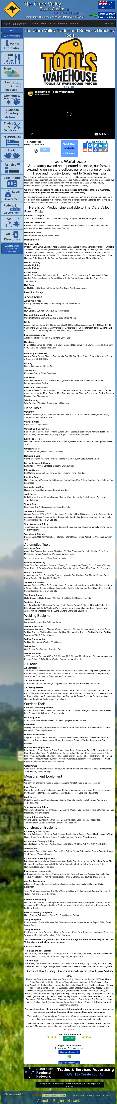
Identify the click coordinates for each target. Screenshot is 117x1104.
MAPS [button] (73, 23)
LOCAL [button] (33, 23)
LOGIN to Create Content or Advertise (12, 248)
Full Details (69, 86)
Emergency (19, 23)
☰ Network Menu (12, 35)
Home (7, 23)
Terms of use (78, 1095)
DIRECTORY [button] (47, 23)
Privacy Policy (93, 1095)
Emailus (45, 149)
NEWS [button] (108, 23)
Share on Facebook (69, 1052)
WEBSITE (69, 1038)
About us (107, 1095)
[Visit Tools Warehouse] (69, 148)
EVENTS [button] (62, 23)
